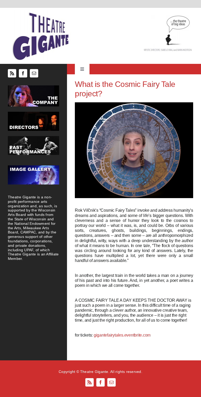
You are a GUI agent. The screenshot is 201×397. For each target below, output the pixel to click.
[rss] (12, 73)
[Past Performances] (33, 138)
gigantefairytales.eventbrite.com (122, 335)
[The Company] (33, 87)
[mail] (34, 73)
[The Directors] (33, 113)
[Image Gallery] (33, 167)
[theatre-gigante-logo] (40, 12)
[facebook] (23, 73)
